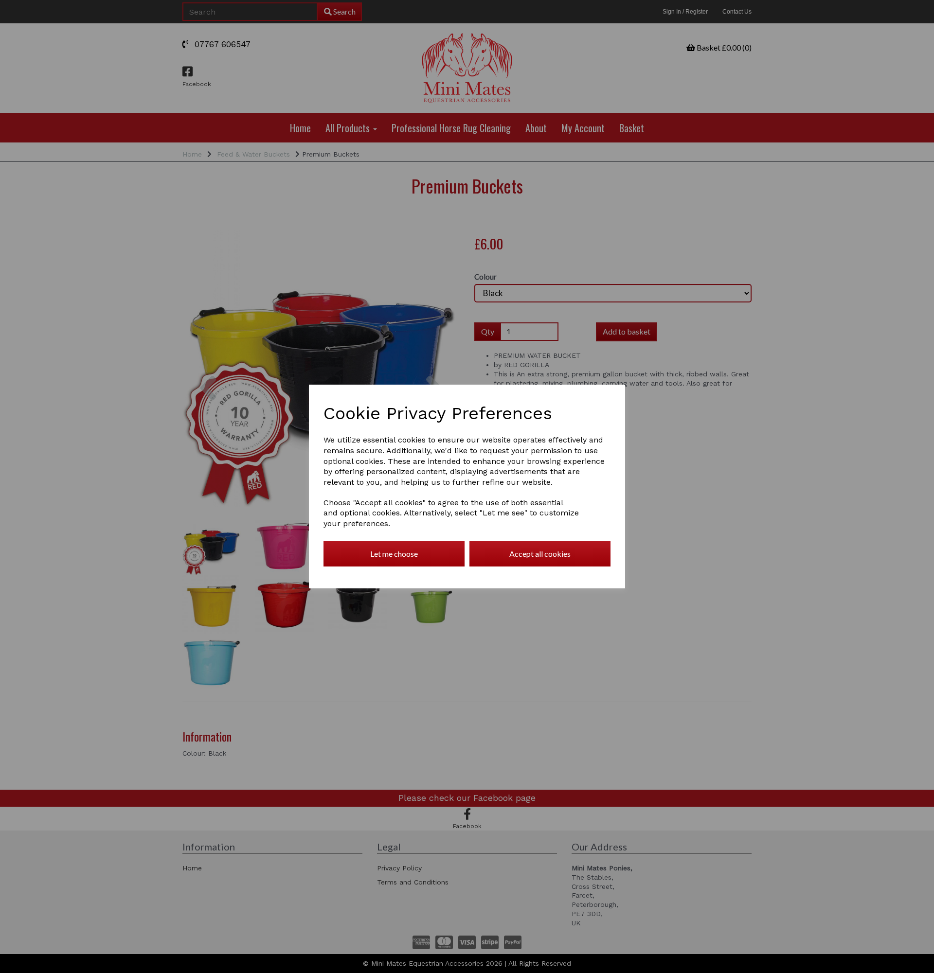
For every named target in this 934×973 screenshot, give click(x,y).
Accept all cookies (540, 553)
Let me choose (394, 553)
